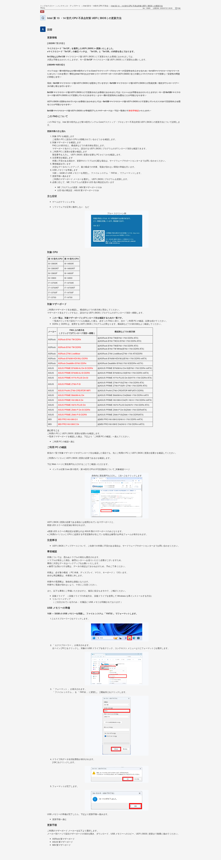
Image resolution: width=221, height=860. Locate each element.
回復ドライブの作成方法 (80, 595)
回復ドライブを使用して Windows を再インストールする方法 (122, 595)
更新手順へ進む (59, 819)
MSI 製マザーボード (61, 844)
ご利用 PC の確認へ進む (63, 441)
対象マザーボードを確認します (66, 142)
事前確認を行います (61, 163)
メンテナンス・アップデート (68, 5)
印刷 (178, 8)
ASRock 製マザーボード (63, 838)
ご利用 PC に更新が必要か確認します (69, 151)
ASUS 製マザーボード (62, 841)
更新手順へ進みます (61, 176)
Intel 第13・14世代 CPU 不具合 (95, 5)
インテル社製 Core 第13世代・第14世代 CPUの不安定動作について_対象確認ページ (91, 469)
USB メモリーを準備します (65, 169)
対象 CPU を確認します (63, 136)
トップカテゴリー (47, 5)
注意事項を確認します (62, 157)
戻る (43, 8)
